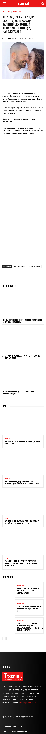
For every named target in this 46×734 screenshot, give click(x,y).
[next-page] (7, 638)
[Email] (35, 84)
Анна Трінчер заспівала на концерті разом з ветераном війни (21, 356)
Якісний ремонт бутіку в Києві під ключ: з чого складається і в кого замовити (21, 563)
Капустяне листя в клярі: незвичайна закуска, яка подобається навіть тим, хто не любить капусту (30, 626)
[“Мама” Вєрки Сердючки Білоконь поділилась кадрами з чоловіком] (23, 303)
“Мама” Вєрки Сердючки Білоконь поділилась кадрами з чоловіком (22, 321)
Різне (7, 439)
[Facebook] (12, 84)
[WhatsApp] (29, 84)
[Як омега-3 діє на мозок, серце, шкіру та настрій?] (23, 423)
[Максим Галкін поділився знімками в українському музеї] (23, 375)
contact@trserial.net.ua (29, 702)
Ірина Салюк (12, 38)
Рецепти (20, 585)
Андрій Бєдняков (35, 266)
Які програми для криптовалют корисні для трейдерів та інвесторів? (22, 482)
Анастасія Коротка (19, 266)
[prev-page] (4, 638)
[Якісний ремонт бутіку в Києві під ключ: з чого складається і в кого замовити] (23, 542)
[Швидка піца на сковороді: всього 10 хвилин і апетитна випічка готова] (8, 590)
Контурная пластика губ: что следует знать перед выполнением (23, 522)
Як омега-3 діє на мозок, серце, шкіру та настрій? (22, 442)
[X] (18, 84)
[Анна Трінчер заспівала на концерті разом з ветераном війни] (23, 339)
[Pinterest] (23, 84)
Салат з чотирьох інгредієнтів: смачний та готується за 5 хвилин (29, 608)
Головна (6, 11)
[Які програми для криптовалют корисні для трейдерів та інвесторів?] (23, 463)
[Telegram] (40, 84)
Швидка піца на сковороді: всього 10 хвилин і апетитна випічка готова (28, 590)
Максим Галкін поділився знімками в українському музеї (18, 392)
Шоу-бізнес (18, 11)
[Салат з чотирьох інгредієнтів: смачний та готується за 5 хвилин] (8, 607)
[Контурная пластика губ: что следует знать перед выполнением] (23, 503)
